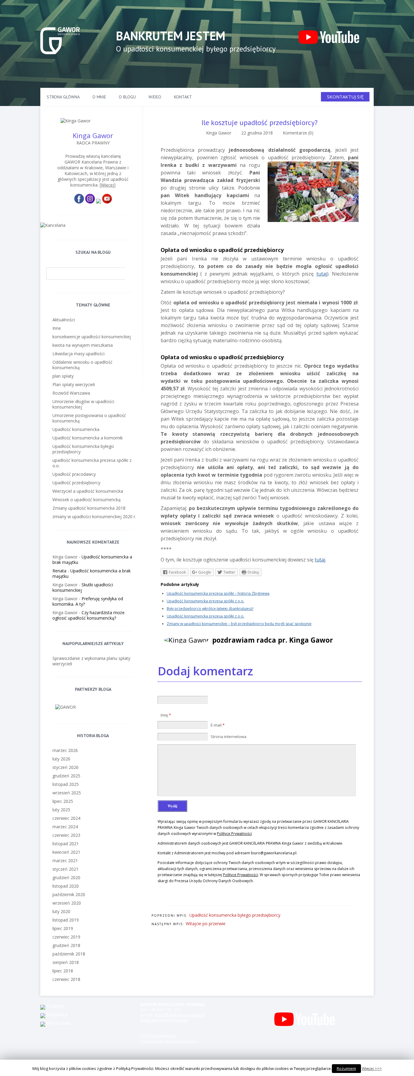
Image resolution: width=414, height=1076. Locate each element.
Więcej (107, 185)
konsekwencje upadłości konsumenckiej (91, 336)
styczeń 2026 (65, 767)
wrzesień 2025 (66, 793)
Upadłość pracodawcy (74, 474)
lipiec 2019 (62, 928)
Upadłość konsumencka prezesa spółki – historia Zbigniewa (218, 593)
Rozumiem (346, 1068)
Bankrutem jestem (170, 36)
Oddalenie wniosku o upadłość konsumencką (82, 364)
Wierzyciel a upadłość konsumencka (87, 491)
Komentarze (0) (298, 133)
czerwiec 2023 (66, 835)
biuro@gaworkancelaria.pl (180, 1015)
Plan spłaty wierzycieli (73, 384)
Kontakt (183, 97)
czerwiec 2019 (66, 937)
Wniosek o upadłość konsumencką (86, 499)
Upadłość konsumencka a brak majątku (92, 559)
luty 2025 (61, 810)
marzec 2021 (65, 860)
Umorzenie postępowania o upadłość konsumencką (89, 418)
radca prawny (93, 143)
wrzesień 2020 (66, 903)
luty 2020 (61, 911)
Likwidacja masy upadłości (78, 353)
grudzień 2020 (66, 877)
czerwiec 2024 (66, 818)
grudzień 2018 (66, 945)
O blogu (127, 97)
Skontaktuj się (345, 97)
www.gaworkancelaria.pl (164, 1020)
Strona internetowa (228, 736)
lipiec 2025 (62, 801)
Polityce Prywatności (234, 833)
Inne (56, 328)
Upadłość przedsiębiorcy (76, 482)
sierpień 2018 (65, 962)
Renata (59, 571)
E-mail (218, 725)
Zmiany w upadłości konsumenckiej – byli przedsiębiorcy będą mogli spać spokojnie (239, 623)
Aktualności (63, 320)
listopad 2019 (65, 920)
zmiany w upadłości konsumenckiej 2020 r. (94, 516)
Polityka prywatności (157, 1035)
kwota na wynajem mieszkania (82, 345)
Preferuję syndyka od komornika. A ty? (87, 601)
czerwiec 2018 (66, 979)
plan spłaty (63, 376)
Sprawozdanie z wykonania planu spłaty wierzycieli (91, 661)
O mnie (99, 97)
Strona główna (63, 97)
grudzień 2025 (66, 776)
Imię (166, 715)
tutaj (321, 273)
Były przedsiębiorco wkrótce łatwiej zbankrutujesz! (210, 608)
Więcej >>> (372, 1068)
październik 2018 (68, 954)
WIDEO (155, 97)
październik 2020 (68, 894)
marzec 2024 (65, 826)
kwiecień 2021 (66, 852)
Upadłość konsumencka (75, 429)
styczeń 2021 (65, 869)
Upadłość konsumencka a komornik (87, 438)
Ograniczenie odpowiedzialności (168, 1041)
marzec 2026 (65, 750)
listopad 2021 (65, 843)
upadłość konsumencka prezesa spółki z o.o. (92, 462)
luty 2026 (61, 759)
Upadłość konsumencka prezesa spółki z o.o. (205, 601)
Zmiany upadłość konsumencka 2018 (88, 508)
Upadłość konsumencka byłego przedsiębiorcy (234, 915)
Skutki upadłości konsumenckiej (82, 587)
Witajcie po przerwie (205, 923)
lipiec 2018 (62, 971)
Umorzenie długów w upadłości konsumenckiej (83, 404)
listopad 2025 (65, 784)
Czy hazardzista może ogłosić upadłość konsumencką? (88, 615)
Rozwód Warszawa (71, 393)
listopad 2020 (65, 886)
